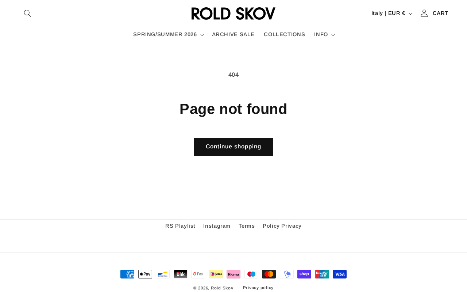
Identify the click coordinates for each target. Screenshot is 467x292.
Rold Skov (222, 288)
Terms (247, 226)
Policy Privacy (282, 226)
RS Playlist (180, 226)
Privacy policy (258, 287)
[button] (27, 13)
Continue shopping (234, 146)
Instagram (217, 226)
